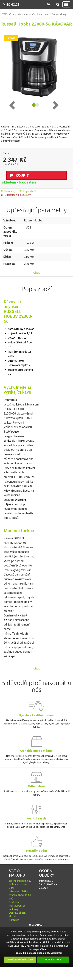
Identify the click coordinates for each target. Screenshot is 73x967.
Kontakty (14, 919)
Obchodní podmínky (20, 880)
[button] (57, 4)
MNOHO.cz (11, 4)
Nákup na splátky (18, 891)
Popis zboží (29, 191)
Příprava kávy (59, 14)
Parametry (10, 191)
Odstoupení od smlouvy (17, 194)
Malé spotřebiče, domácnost (33, 14)
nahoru (36, 272)
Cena (6, 153)
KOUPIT (22, 175)
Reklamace (15, 902)
